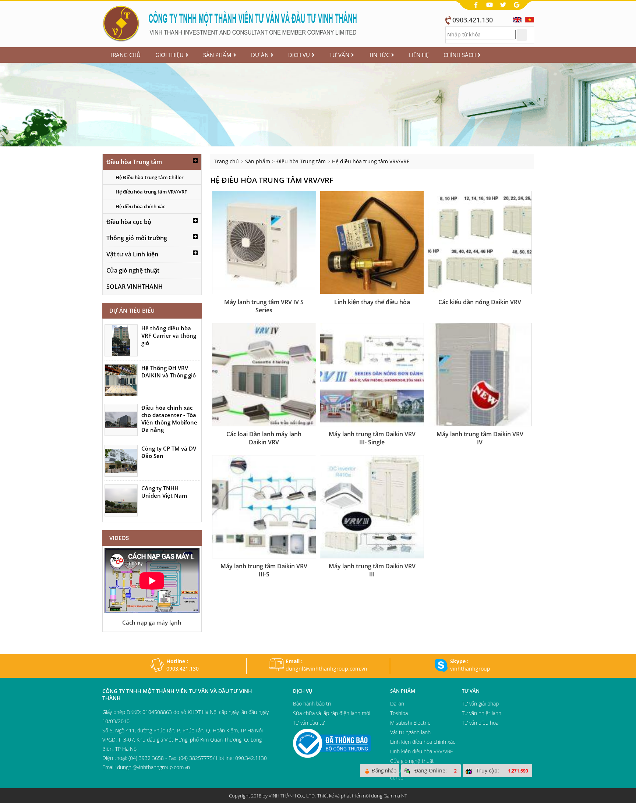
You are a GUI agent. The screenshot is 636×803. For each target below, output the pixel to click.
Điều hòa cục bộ (128, 222)
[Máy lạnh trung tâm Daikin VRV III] (372, 506)
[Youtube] (490, 4)
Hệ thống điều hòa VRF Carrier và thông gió (168, 335)
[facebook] (477, 4)
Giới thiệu (169, 54)
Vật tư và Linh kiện (132, 254)
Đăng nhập (384, 770)
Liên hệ (419, 54)
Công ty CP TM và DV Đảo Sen (168, 452)
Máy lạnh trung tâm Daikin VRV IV (480, 438)
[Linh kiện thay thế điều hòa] (372, 242)
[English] (517, 18)
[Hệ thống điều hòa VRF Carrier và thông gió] (121, 340)
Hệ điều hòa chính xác (140, 206)
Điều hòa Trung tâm (134, 162)
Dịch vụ (299, 54)
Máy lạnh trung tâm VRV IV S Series (264, 306)
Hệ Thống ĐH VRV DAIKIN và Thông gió (168, 371)
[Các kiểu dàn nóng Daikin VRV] (480, 242)
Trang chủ (125, 54)
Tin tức (379, 54)
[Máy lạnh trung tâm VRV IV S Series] (264, 242)
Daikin (397, 703)
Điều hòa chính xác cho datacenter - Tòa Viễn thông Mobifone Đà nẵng (169, 418)
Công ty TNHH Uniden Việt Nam (164, 491)
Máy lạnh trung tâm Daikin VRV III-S (263, 570)
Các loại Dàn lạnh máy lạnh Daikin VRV (263, 438)
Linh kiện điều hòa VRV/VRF (421, 751)
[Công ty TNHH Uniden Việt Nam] (121, 500)
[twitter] (504, 4)
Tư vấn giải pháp (480, 703)
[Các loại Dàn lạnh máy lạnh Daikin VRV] (264, 374)
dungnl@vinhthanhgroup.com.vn (326, 668)
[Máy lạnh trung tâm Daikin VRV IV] (480, 374)
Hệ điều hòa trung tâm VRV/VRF (151, 191)
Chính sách (460, 54)
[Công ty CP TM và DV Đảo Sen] (121, 461)
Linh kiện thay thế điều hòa (372, 302)
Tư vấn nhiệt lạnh (481, 713)
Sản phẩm (217, 54)
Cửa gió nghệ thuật (132, 270)
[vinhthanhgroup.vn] (231, 22)
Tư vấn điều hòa (480, 722)
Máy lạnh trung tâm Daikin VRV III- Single (372, 438)
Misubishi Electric (410, 722)
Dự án (260, 54)
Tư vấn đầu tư (309, 722)
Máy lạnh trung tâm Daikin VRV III (372, 570)
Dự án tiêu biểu (132, 310)
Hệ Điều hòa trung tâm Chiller (150, 177)
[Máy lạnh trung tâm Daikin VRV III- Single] (372, 374)
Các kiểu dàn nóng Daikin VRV (479, 302)
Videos (119, 537)
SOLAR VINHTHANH (134, 287)
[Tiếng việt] (529, 18)
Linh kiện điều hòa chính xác (422, 741)
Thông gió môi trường (136, 238)
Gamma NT (395, 795)
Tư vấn (339, 54)
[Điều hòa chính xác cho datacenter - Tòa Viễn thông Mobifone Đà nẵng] (121, 420)
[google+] (516, 4)
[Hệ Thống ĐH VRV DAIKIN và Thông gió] (121, 380)
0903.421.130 (472, 19)
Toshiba (399, 713)
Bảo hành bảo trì (312, 703)
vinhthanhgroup (470, 668)
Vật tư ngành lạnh (410, 732)
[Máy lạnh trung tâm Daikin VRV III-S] (264, 506)
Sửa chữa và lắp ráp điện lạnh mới (331, 713)
